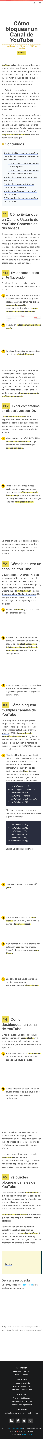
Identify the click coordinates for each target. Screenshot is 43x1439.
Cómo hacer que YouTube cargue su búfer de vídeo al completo (21, 1217)
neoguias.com (15, 1428)
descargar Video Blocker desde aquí (19, 594)
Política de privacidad (21, 1371)
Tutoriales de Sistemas (21, 1398)
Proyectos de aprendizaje (22, 1386)
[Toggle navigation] (40, 3)
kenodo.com (27, 1434)
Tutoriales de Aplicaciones (21, 1401)
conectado (28, 1285)
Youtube (21, 53)
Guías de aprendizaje (21, 1383)
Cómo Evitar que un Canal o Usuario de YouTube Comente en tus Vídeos (21, 156)
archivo (5, 733)
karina (8, 1264)
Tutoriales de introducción (21, 1390)
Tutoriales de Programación (21, 1405)
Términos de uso (21, 1375)
